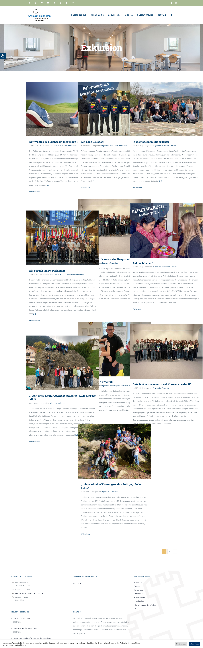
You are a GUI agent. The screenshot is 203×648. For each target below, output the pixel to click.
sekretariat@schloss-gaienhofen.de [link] (29, 593)
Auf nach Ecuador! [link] (92, 141)
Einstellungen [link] (181, 644)
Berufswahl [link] (62, 145)
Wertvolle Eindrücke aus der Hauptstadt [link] (105, 259)
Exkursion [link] (72, 145)
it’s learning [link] (138, 590)
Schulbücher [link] (139, 601)
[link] (3, 56)
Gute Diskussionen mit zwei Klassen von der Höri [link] (163, 384)
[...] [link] (48, 185)
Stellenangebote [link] (79, 583)
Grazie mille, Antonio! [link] (21, 618)
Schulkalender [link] (139, 597)
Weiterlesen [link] (34, 191)
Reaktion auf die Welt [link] (75, 274)
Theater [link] (173, 145)
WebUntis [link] (138, 582)
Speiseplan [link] (138, 593)
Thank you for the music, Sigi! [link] (25, 628)
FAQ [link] (135, 609)
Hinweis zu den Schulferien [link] (145, 605)
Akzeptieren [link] (194, 644)
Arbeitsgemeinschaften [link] (119, 385)
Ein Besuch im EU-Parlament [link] (47, 270)
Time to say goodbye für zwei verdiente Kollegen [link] (32, 638)
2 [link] (169, 551)
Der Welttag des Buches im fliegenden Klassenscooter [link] (62, 141)
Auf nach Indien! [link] (143, 263)
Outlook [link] (137, 586)
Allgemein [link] (53, 145)
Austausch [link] (114, 145)
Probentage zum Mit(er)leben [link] (151, 141)
